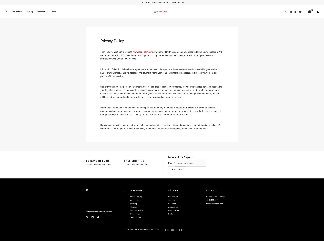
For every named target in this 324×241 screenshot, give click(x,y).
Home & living (173, 210)
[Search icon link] (6, 11)
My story (133, 204)
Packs (53, 12)
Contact (133, 207)
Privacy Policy (135, 214)
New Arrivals (17, 12)
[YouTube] (300, 12)
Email (171, 163)
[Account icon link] (318, 12)
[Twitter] (295, 12)
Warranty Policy (136, 210)
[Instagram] (286, 12)
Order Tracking (136, 197)
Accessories (42, 12)
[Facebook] (291, 12)
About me (134, 200)
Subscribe (177, 169)
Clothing (29, 12)
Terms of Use (135, 217)
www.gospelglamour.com (144, 52)
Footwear (172, 204)
